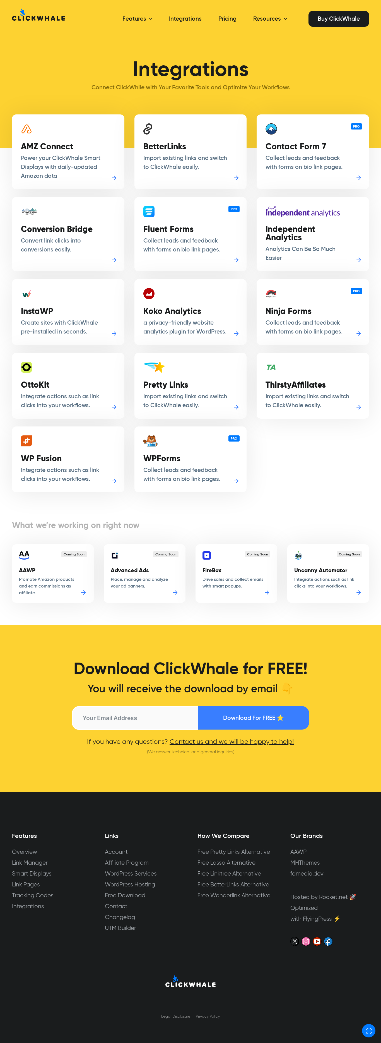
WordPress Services (131, 873)
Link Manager (30, 862)
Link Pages (26, 884)
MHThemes (305, 862)
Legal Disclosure (175, 1016)
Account (116, 851)
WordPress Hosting (130, 884)
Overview (24, 851)
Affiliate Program (127, 862)
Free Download (125, 895)
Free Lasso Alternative (226, 862)
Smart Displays (32, 873)
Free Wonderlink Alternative (233, 895)
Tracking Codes (33, 895)
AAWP (298, 851)
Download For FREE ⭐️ (253, 717)
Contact (116, 906)
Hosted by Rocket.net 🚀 (323, 896)
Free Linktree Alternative (229, 873)
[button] (149, 18)
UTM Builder (120, 927)
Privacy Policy (208, 1016)
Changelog (120, 916)
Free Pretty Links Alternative (233, 851)
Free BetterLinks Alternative (233, 884)
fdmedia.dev (307, 873)
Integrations (28, 906)
